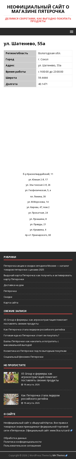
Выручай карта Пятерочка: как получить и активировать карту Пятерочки (38, 277)
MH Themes (59, 455)
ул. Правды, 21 (38, 224)
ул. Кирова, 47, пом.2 (38, 207)
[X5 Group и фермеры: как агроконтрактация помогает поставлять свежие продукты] (11, 381)
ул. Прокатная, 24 (38, 212)
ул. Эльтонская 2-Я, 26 (38, 184)
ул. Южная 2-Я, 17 (38, 179)
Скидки (8, 297)
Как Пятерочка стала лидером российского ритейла (34, 329)
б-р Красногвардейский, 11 (38, 174)
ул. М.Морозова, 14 (38, 201)
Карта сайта (11, 302)
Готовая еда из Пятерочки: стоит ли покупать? (31, 335)
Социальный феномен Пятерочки (23, 356)
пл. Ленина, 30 (38, 196)
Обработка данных (15, 438)
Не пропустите (15, 365)
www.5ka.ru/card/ (60, 430)
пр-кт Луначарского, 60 (38, 235)
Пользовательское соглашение (22, 445)
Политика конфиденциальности (23, 441)
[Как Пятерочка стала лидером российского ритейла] (11, 402)
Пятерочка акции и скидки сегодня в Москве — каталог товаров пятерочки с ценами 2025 (36, 267)
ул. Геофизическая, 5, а (38, 190)
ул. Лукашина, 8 (38, 219)
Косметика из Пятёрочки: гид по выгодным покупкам (35, 350)
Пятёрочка (10, 291)
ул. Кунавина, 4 (38, 229)
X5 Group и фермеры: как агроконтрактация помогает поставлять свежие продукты (40, 377)
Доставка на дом (14, 285)
